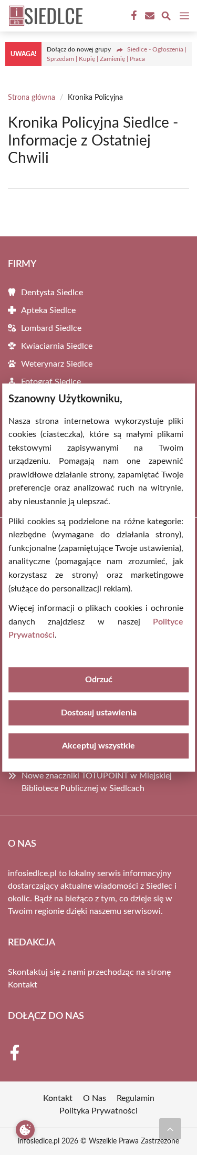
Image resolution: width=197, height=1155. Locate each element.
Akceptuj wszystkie (98, 746)
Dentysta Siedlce (52, 292)
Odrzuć (98, 679)
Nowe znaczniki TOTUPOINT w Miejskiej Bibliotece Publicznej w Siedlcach (97, 782)
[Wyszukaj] (166, 17)
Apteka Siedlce (48, 310)
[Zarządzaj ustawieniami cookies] (25, 1129)
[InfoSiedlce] (44, 16)
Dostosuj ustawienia (99, 713)
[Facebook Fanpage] (133, 16)
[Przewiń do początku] (170, 1128)
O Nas (94, 1098)
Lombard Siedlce (51, 328)
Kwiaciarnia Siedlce (56, 346)
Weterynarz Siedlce (56, 364)
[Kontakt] (149, 16)
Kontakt (22, 985)
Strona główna (31, 97)
